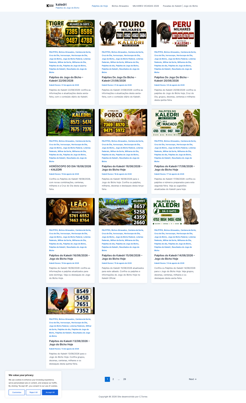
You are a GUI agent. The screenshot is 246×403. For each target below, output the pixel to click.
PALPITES (53, 52)
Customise (16, 392)
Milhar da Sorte (64, 62)
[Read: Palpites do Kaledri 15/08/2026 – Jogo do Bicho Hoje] (123, 211)
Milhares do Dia (79, 62)
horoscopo (65, 55)
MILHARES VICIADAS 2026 (146, 6)
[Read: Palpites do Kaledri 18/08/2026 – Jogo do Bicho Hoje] (123, 122)
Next (193, 379)
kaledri (61, 4)
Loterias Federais (77, 326)
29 (124, 379)
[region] (33, 384)
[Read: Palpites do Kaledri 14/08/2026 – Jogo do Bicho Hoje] (175, 211)
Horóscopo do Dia (79, 55)
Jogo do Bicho (55, 59)
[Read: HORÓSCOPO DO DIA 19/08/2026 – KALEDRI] (70, 122)
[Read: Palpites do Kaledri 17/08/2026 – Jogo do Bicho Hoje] (175, 122)
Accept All (50, 392)
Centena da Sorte (82, 52)
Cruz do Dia (54, 55)
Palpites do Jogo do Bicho (74, 65)
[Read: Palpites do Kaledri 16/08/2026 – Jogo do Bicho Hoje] (70, 211)
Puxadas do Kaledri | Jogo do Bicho (180, 6)
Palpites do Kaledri (57, 69)
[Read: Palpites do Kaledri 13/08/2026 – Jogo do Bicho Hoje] (70, 300)
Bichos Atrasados (120, 6)
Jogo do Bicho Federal (72, 59)
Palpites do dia (55, 65)
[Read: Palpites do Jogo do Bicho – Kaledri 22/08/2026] (70, 33)
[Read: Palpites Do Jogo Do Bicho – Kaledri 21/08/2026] (123, 33)
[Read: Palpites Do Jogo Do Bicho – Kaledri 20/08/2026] (175, 33)
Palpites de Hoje (100, 6)
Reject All (33, 392)
